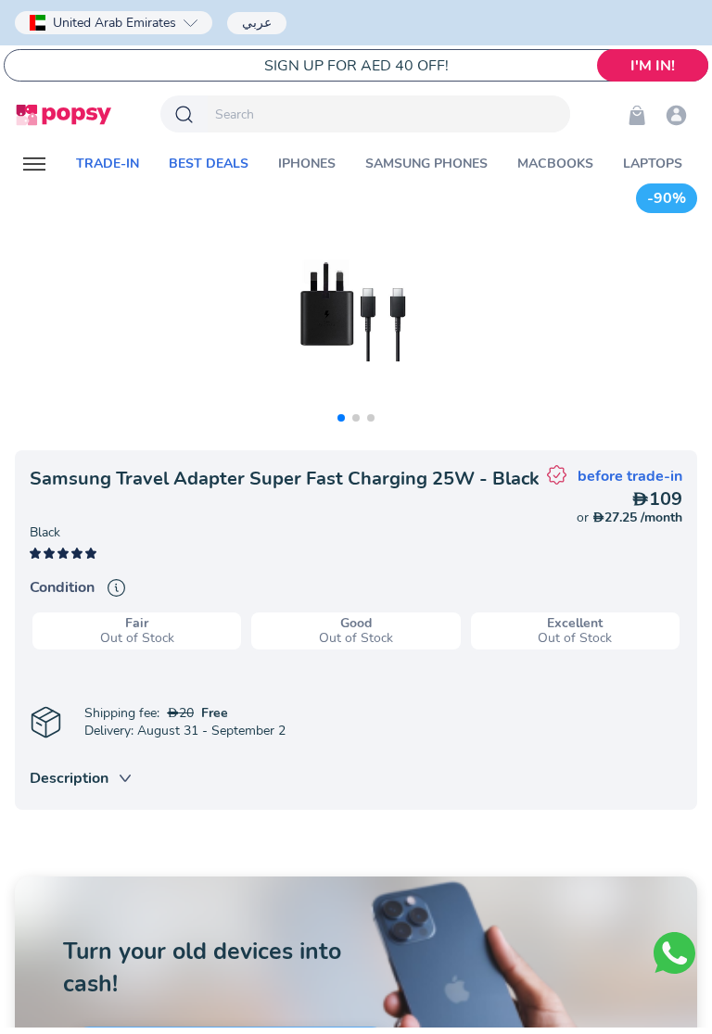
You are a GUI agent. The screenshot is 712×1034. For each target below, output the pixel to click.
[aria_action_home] (63, 115)
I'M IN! (652, 66)
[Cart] (636, 114)
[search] (389, 113)
